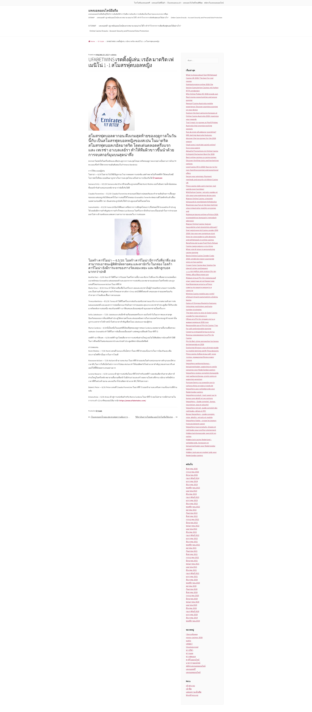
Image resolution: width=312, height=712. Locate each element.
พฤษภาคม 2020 (192, 602)
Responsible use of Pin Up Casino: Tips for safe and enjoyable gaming (202, 327)
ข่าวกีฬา (189, 650)
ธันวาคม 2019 (192, 618)
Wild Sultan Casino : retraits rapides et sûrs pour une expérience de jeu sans (202, 194)
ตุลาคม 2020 (191, 586)
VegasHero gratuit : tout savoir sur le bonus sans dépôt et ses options (201, 397)
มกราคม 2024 (192, 481)
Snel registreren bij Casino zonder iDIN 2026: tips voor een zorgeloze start (202, 232)
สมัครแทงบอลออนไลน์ (195, 666)
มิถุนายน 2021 (192, 560)
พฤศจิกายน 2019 (193, 621)
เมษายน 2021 (191, 567)
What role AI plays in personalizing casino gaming (200, 251)
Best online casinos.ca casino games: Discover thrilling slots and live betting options (202, 160)
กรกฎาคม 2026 (192, 472)
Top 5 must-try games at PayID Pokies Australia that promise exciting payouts (202, 125)
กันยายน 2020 (191, 589)
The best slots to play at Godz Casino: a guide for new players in (201, 314)
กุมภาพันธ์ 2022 (192, 535)
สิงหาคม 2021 (192, 554)
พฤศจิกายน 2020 (193, 583)
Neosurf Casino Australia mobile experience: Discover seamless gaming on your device (202, 106)
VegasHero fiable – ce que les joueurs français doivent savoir (201, 422)
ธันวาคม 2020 (192, 579)
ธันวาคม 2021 (192, 541)
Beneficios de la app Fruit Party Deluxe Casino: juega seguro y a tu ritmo (202, 244)
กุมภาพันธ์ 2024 (192, 478)
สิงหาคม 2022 (192, 516)
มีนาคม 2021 (191, 570)
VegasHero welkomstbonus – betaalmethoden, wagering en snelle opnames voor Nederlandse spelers (201, 366)
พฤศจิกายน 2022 (193, 507)
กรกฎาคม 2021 (192, 557)
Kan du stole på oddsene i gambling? (201, 132)
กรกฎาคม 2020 (192, 595)
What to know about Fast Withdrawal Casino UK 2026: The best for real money (201, 78)
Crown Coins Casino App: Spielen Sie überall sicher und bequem (201, 267)
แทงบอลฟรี (191, 669)
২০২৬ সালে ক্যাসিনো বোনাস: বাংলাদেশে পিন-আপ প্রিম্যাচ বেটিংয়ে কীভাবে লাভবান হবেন (201, 273)
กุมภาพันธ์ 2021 (192, 573)
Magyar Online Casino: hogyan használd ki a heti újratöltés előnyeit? (201, 225)
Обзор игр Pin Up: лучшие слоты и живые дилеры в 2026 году (200, 320)
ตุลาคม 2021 (191, 548)
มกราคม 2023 (192, 500)
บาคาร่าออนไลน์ (193, 663)
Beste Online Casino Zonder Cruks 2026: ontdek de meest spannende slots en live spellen (200, 258)
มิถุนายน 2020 (192, 598)
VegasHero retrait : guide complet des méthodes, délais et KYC (201, 409)
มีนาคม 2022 (191, 532)
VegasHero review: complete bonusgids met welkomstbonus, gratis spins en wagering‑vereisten (202, 376)
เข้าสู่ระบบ (190, 685)
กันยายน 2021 (191, 551)
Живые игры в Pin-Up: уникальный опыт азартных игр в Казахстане (201, 279)
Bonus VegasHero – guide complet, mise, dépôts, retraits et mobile (200, 416)
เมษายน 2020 (191, 605)
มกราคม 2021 (192, 576)
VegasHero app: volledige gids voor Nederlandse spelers (200, 390)
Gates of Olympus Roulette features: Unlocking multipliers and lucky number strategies (201, 306)
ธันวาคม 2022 (192, 503)
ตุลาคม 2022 (191, 510)
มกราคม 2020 (192, 614)
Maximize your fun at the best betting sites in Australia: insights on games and (202, 208)
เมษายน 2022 (191, 529)
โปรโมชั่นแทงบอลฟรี (142, 3)
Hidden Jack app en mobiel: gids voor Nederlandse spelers (201, 454)
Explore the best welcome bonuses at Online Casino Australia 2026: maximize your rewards (202, 116)
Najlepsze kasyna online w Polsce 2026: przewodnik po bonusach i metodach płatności (202, 217)
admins (113, 55)
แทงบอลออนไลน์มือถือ (103, 10)
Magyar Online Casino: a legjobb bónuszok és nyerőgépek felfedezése (201, 200)
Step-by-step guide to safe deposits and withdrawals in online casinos (201, 238)
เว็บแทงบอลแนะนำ (174, 3)
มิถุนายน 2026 (192, 475)
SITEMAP (91, 17)
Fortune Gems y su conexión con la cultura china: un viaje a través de (200, 384)
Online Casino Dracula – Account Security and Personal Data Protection (196, 17)
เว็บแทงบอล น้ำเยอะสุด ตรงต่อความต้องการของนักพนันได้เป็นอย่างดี (112, 417)
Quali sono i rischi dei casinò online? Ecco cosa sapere (201, 146)
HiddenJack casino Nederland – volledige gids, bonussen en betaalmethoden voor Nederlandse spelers (200, 444)
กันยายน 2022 (191, 513)
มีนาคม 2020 (191, 608)
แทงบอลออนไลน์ (193, 672)
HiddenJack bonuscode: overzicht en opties (201, 435)
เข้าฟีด (189, 689)
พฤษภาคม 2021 (192, 564)
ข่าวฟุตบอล (191, 656)
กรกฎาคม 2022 (192, 519)
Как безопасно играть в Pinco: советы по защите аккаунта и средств (199, 287)
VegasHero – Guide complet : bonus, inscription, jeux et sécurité (201, 403)
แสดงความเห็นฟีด (193, 692)
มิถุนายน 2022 (192, 522)
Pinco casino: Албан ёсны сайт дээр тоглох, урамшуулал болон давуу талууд (201, 357)
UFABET (189, 644)
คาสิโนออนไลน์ (192, 659)
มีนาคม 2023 (191, 494)
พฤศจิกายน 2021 (193, 545)
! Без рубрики (192, 634)
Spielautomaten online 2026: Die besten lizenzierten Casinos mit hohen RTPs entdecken (202, 87)
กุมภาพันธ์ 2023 (192, 497)
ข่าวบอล (99, 411)
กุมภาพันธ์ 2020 (192, 611)
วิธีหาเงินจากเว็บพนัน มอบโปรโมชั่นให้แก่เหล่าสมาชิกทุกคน (156, 417)
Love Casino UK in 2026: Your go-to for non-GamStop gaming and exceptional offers (202, 170)
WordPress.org (192, 695)
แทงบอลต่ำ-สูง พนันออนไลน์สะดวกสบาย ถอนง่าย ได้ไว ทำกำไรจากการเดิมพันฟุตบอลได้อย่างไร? (133, 17)
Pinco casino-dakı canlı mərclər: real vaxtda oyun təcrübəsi (201, 187)
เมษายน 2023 (191, 491)
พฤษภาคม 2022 (192, 526)
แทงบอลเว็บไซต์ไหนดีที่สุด (193, 3)
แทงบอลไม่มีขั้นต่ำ (158, 3)
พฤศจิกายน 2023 (193, 487)
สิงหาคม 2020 (192, 592)
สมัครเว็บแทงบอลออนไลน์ (214, 3)
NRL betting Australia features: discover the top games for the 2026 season (201, 138)
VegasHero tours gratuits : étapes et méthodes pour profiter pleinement (201, 428)
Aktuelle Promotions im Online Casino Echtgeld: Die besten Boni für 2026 (202, 152)
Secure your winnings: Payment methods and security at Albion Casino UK (202, 179)
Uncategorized (192, 647)
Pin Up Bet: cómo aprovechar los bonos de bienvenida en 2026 (202, 343)
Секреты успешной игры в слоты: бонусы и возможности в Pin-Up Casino (200, 335)
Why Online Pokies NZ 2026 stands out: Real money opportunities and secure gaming (202, 97)
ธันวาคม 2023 (192, 484)
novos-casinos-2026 (194, 637)
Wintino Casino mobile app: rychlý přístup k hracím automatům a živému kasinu (202, 296)
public (188, 640)
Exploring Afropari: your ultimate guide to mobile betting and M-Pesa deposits (202, 349)
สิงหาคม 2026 (192, 468)
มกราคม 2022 (192, 538)
